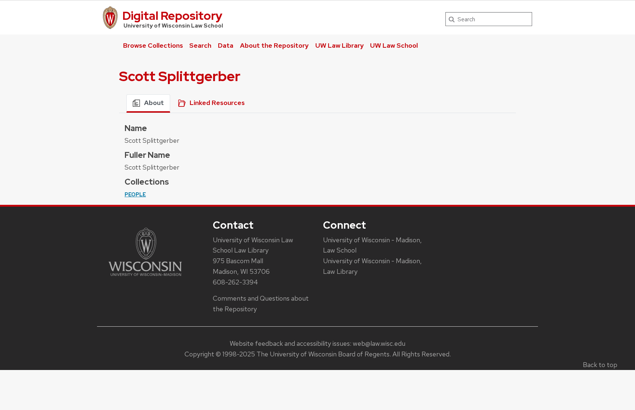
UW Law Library (339, 45)
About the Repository (274, 45)
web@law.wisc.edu (379, 343)
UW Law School (394, 45)
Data (225, 45)
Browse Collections (153, 45)
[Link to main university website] (145, 277)
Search (200, 45)
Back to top (600, 364)
